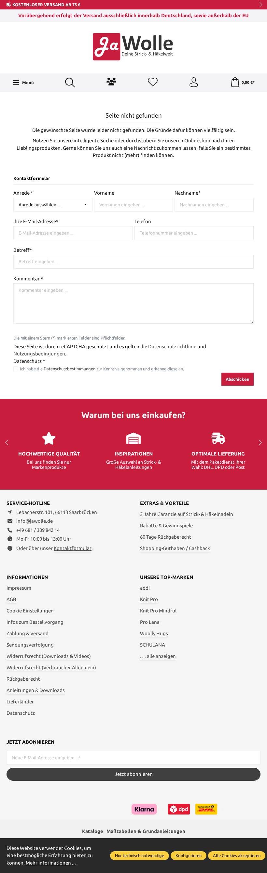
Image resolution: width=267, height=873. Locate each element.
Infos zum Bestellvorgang (35, 622)
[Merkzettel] (153, 82)
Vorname (104, 193)
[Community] (111, 81)
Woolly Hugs (154, 633)
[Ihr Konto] (194, 82)
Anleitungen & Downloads (36, 690)
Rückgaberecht (23, 679)
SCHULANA (152, 645)
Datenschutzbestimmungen (69, 368)
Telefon (142, 221)
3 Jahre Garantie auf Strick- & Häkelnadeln (186, 514)
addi (145, 588)
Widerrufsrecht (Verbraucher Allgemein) (51, 667)
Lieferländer (20, 701)
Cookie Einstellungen (30, 610)
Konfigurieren (189, 855)
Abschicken (237, 379)
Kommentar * (28, 278)
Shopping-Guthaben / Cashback (175, 548)
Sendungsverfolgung (30, 645)
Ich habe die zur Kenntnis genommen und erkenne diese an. (102, 368)
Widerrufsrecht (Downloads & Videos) (49, 656)
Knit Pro (149, 599)
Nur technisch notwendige (139, 855)
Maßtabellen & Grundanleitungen (145, 831)
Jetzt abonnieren (134, 774)
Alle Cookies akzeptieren (236, 855)
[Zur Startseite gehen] (133, 46)
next (259, 5)
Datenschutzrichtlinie (172, 346)
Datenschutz (21, 713)
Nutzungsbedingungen (39, 353)
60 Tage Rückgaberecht (165, 537)
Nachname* (188, 193)
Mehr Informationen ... (51, 863)
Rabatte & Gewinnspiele (166, 525)
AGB (11, 599)
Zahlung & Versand (28, 633)
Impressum (19, 588)
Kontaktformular (72, 548)
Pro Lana (150, 622)
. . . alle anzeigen (158, 656)
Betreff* (22, 250)
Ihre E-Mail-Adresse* (35, 221)
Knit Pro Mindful (158, 610)
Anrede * (23, 193)
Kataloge (92, 831)
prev (10, 5)
